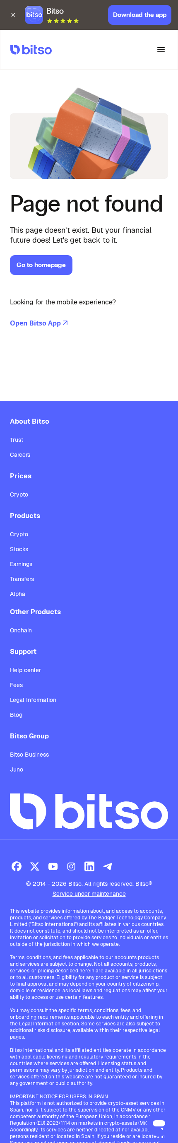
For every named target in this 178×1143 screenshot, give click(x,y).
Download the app (139, 15)
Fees (16, 685)
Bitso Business (29, 754)
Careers (20, 454)
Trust (16, 440)
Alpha (17, 594)
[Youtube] (53, 866)
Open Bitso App (35, 323)
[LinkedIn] (89, 866)
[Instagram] (71, 866)
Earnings (21, 564)
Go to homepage (41, 265)
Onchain (21, 630)
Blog (16, 715)
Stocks (19, 549)
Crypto (19, 494)
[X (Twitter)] (34, 866)
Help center (25, 670)
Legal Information (33, 700)
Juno (16, 769)
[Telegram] (107, 866)
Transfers (22, 579)
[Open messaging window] (159, 1124)
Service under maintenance (89, 893)
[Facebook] (17, 866)
